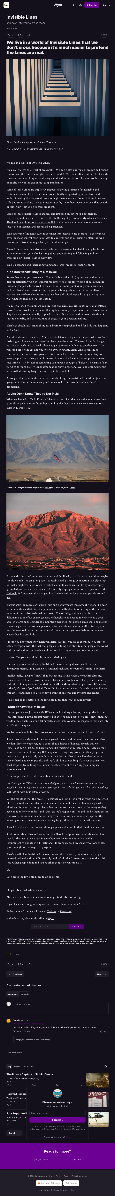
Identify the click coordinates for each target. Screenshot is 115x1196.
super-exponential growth (50, 367)
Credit (48, 488)
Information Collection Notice (56, 1129)
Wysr (51, 918)
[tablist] (18, 994)
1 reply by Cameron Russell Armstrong (33, 1039)
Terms (67, 1176)
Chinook (11, 594)
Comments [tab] (13, 994)
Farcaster (65, 911)
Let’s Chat (78, 904)
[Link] (2, 47)
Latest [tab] (17, 1066)
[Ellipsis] (107, 1020)
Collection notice (79, 1176)
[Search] (74, 5)
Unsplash (51, 142)
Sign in (106, 5)
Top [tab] (9, 1066)
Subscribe (92, 5)
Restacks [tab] (25, 994)
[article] (57, 1080)
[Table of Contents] (3, 597)
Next (99, 974)
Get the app (71, 1183)
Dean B (16, 1020)
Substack (43, 1190)
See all (12, 1133)
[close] (84, 1090)
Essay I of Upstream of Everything (22, 1078)
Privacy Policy (78, 1129)
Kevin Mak (35, 142)
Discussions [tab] (28, 1066)
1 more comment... (15, 1052)
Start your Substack (50, 1183)
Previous (17, 974)
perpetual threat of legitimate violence (53, 198)
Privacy (59, 1176)
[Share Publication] (80, 5)
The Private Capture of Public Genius (30, 1074)
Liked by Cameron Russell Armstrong (29, 1023)
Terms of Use (71, 1126)
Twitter (51, 911)
